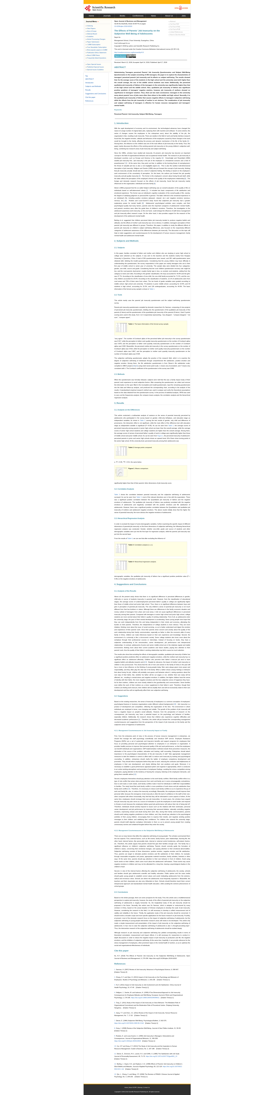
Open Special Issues (93, 64)
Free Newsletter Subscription (96, 47)
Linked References (176, 32)
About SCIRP (133, 1087)
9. (115, 1036)
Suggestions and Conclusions (95, 94)
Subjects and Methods (93, 86)
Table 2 (142, 420)
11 (137, 366)
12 (145, 662)
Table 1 (152, 289)
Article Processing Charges (95, 39)
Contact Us (146, 1087)
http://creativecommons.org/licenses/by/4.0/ (129, 52)
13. (115, 1074)
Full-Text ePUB (174, 29)
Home (91, 16)
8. (115, 1028)
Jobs (184, 16)
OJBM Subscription (93, 44)
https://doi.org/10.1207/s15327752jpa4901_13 (161, 1056)
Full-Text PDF (174, 24)
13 (129, 789)
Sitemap (140, 1087)
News (153, 16)
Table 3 (117, 494)
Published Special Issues (95, 67)
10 (134, 366)
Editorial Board (91, 34)
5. (115, 1002)
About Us (169, 16)
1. (115, 969)
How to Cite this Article (177, 35)
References (89, 101)
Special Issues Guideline (95, 69)
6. (115, 1013)
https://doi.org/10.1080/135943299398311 (145, 997)
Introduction (89, 83)
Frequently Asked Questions (96, 58)
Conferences (138, 16)
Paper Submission (92, 42)
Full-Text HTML (174, 27)
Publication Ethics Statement (96, 52)
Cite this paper (90, 97)
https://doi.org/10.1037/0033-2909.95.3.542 (129, 1023)
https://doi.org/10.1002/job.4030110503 (127, 1041)
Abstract (172, 21)
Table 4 (130, 538)
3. (115, 985)
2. (115, 977)
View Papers (90, 28)
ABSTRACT (89, 79)
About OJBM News (93, 55)
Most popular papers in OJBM (96, 50)
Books (122, 16)
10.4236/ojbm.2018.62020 (123, 26)
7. (115, 1020)
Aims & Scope (91, 31)
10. (115, 1046)
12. (115, 1064)
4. (115, 992)
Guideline (89, 36)
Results (88, 90)
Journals (107, 16)
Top (86, 76)
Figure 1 (160, 436)
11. (115, 1054)
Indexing (89, 26)
